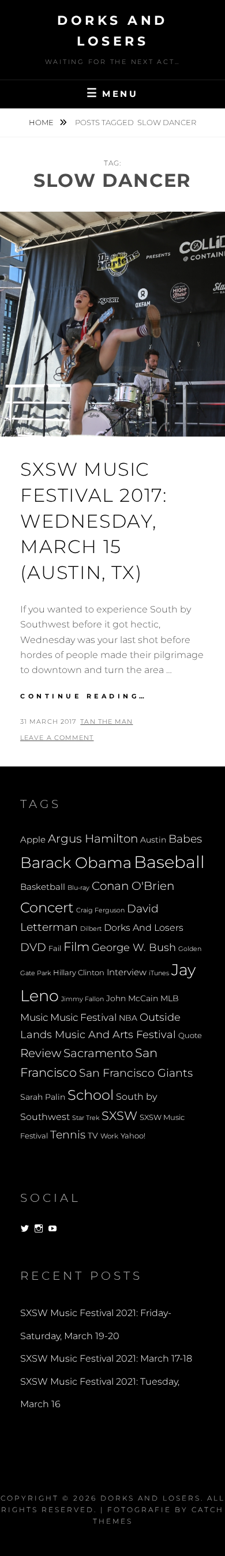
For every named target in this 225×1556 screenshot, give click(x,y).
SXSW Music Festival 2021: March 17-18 (106, 1358)
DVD (33, 947)
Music (34, 1017)
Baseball (169, 862)
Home (42, 122)
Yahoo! (133, 1136)
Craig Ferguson (100, 910)
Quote (190, 1035)
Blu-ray (78, 888)
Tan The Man (106, 721)
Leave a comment (57, 738)
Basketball (42, 887)
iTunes (159, 973)
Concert (47, 907)
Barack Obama (76, 862)
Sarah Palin (42, 1097)
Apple (33, 839)
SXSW (119, 1115)
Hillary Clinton (78, 972)
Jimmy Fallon (82, 999)
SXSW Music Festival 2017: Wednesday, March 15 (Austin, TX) (93, 521)
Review (40, 1053)
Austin (153, 839)
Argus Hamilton (93, 838)
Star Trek (85, 1118)
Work (109, 1136)
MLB (169, 998)
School (91, 1094)
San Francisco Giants (136, 1073)
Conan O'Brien (133, 885)
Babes (185, 838)
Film (76, 946)
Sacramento (98, 1053)
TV (93, 1135)
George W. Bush (134, 947)
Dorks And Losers (143, 927)
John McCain (132, 998)
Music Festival (83, 1017)
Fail (54, 948)
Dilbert (91, 928)
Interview (127, 972)
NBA (128, 1018)
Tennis (67, 1134)
